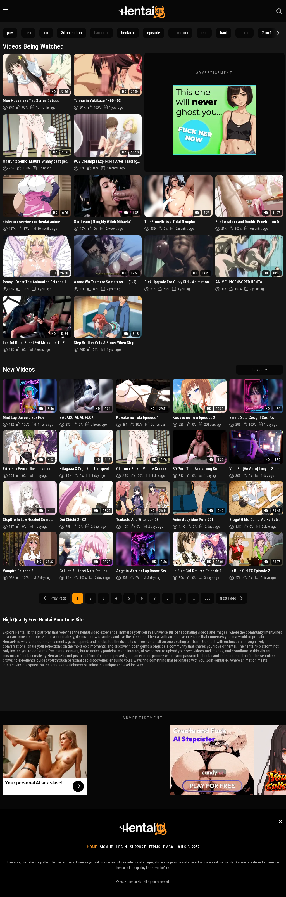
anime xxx (180, 32)
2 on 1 (267, 32)
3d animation (71, 32)
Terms (154, 847)
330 (207, 598)
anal (204, 32)
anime (244, 32)
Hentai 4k (134, 882)
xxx (46, 32)
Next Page (228, 598)
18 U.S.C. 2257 (187, 847)
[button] (277, 33)
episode (153, 32)
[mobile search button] (279, 11)
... (193, 598)
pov (10, 32)
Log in (121, 847)
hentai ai (128, 32)
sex (28, 32)
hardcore (101, 32)
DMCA (168, 847)
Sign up (106, 847)
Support (138, 847)
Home (92, 847)
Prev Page (58, 598)
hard (223, 32)
